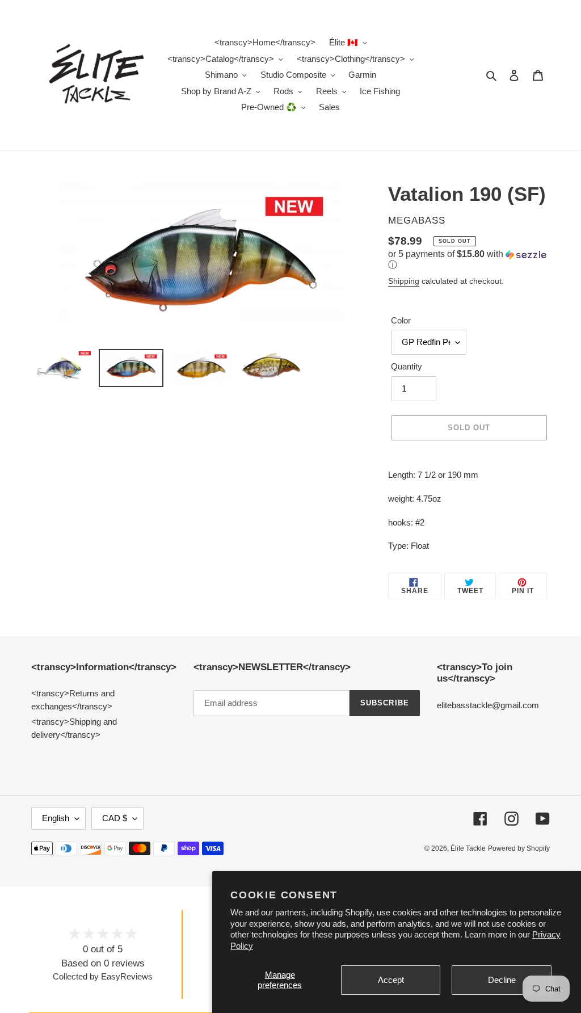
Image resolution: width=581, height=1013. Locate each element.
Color (401, 320)
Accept (391, 980)
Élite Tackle (468, 848)
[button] (469, 260)
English (55, 818)
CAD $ (114, 818)
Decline (502, 980)
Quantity (406, 366)
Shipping (403, 280)
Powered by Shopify (519, 848)
